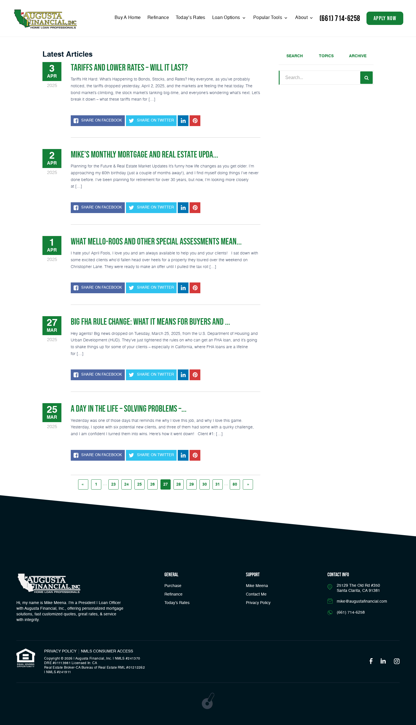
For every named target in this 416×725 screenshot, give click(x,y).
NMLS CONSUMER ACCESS (107, 651)
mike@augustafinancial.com (362, 601)
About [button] (302, 18)
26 (152, 484)
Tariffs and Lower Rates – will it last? (129, 67)
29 (191, 484)
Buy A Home (128, 18)
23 (113, 484)
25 (139, 484)
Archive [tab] (357, 56)
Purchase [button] (172, 586)
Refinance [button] (173, 594)
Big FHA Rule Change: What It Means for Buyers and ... (150, 321)
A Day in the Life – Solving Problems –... (128, 408)
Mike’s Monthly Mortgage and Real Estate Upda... (144, 154)
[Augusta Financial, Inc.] (45, 19)
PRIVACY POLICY (60, 651)
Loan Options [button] (226, 18)
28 (178, 484)
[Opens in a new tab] (183, 120)
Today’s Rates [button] (190, 18)
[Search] (366, 77)
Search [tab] (294, 56)
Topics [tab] (326, 56)
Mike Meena (257, 586)
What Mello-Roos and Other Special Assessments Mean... (156, 241)
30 (204, 484)
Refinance (158, 18)
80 (235, 484)
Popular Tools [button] (268, 18)
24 (126, 484)
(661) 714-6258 (339, 18)
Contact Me (256, 594)
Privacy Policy (258, 603)
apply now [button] (385, 18)
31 (217, 484)
